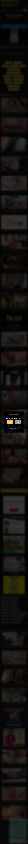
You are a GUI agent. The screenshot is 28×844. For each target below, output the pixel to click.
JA (10, 422)
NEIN (18, 422)
